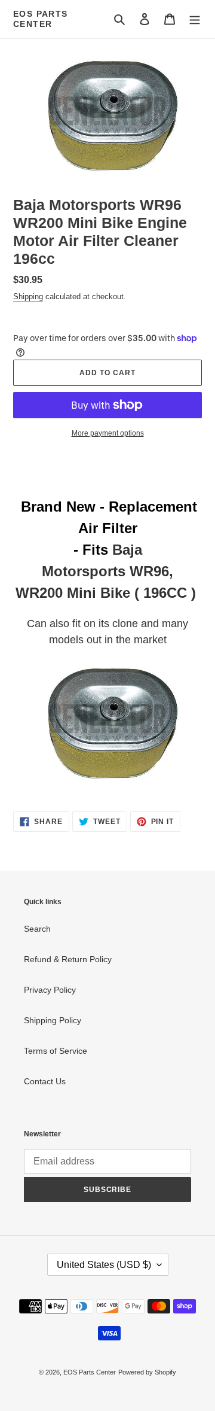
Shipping (28, 296)
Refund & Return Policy (68, 959)
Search (37, 928)
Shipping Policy (52, 1020)
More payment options (108, 433)
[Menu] (194, 19)
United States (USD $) (104, 1265)
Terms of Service (55, 1051)
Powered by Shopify (147, 1372)
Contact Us (45, 1081)
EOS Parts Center (40, 19)
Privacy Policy (50, 990)
